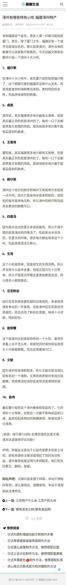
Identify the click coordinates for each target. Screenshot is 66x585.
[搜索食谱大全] (62, 4)
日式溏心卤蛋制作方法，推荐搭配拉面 (33, 547)
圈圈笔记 (8, 24)
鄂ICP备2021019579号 (21, 579)
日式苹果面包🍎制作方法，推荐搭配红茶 (35, 560)
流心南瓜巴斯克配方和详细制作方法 (31, 566)
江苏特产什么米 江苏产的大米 (36, 500)
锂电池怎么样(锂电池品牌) (33, 509)
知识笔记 (20, 24)
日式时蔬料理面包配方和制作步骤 (30, 534)
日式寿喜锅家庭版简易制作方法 (28, 540)
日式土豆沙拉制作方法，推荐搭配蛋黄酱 (34, 553)
